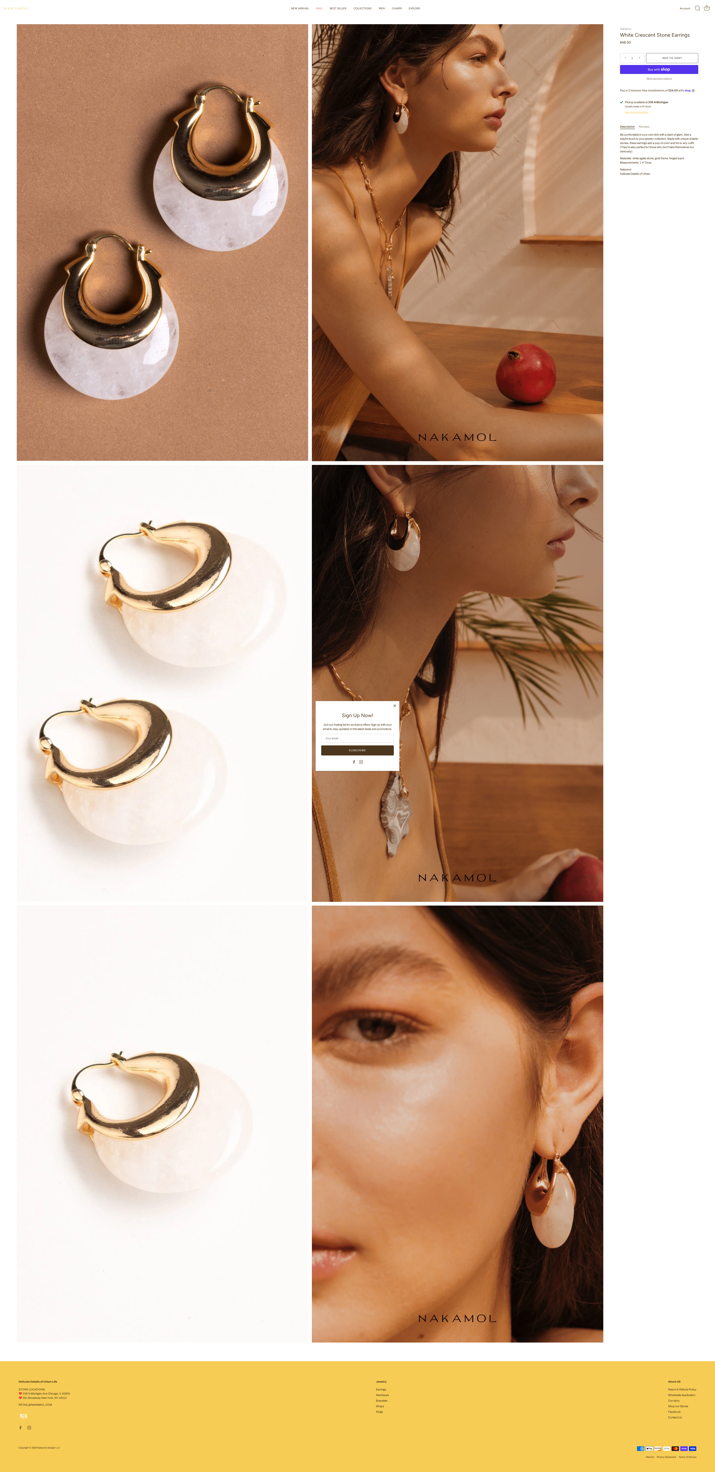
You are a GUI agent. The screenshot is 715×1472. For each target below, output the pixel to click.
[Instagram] (361, 761)
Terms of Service (687, 1457)
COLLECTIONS (363, 8)
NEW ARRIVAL (300, 8)
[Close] (395, 706)
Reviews (644, 126)
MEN (382, 8)
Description (627, 126)
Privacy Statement (666, 1457)
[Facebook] (354, 761)
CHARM (397, 8)
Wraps (380, 1406)
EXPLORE (414, 8)
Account (685, 8)
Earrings (381, 1389)
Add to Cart (672, 58)
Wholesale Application (681, 1395)
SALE (319, 8)
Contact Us (675, 1417)
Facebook (674, 1411)
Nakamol (625, 28)
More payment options (659, 78)
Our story (674, 1400)
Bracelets (381, 1400)
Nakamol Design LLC (48, 1447)
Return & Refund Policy (682, 1389)
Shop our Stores (678, 1406)
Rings (379, 1411)
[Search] (697, 8)
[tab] (629, 127)
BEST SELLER (338, 8)
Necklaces (382, 1395)
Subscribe (357, 750)
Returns (650, 1457)
